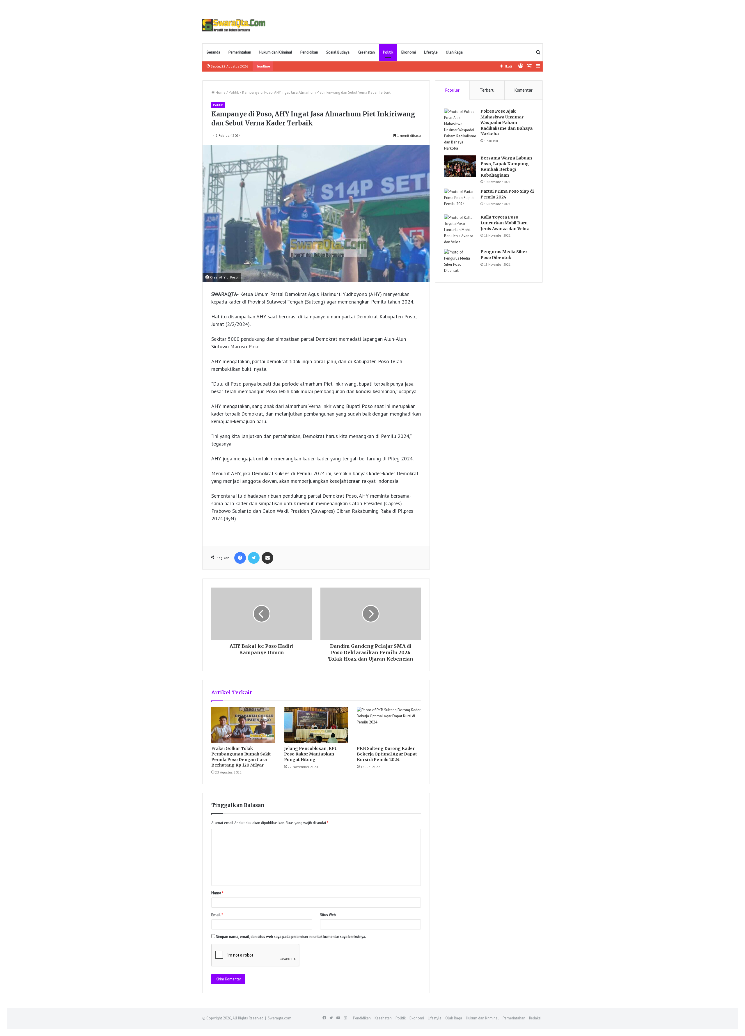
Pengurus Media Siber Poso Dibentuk (503, 254)
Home (220, 92)
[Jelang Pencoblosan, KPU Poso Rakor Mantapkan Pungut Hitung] (316, 725)
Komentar (524, 90)
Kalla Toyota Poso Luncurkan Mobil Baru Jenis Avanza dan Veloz (504, 222)
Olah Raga (454, 52)
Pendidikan (309, 52)
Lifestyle (431, 52)
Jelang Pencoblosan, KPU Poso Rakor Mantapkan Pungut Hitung (311, 754)
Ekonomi (408, 52)
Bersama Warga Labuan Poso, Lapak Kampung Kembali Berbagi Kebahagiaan (506, 166)
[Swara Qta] (233, 25)
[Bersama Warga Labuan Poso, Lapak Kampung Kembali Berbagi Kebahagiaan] (460, 166)
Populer (452, 90)
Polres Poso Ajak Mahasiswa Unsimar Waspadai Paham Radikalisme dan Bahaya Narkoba (506, 122)
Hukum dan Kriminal (275, 52)
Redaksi (535, 1018)
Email (217, 914)
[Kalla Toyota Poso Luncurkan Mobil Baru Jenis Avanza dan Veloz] (460, 229)
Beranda (213, 52)
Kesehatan (366, 52)
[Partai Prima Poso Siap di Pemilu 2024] (460, 199)
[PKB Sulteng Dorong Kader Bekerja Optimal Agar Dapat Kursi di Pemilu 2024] (389, 725)
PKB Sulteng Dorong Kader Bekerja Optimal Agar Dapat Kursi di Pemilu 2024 (387, 754)
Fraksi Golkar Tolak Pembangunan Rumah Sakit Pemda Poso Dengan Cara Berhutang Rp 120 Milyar (241, 757)
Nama (217, 892)
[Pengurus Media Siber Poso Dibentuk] (460, 261)
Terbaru (487, 90)
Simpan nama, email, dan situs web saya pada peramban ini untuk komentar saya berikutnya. (291, 936)
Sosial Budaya (338, 52)
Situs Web (328, 914)
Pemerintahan (239, 52)
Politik (388, 52)
